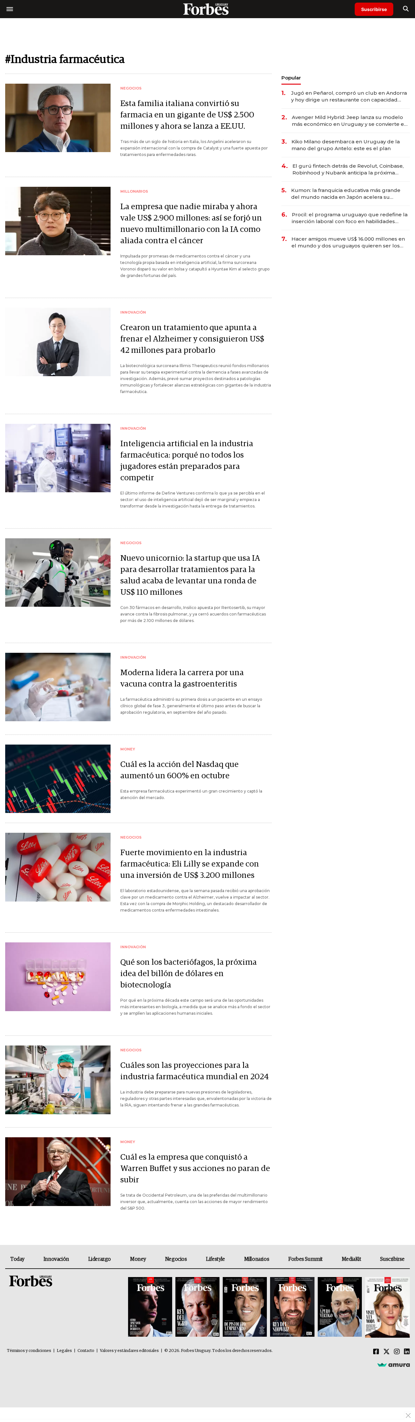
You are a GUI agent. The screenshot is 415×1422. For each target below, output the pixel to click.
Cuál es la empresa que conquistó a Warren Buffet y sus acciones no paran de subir (195, 1168)
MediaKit (351, 1259)
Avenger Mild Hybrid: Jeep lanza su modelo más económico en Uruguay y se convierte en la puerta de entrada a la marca (349, 120)
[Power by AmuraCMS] (393, 1364)
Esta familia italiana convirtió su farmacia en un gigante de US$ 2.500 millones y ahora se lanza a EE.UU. (187, 115)
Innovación (56, 1259)
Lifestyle (215, 1259)
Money (138, 1259)
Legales (64, 1351)
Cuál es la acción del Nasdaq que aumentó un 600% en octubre (179, 770)
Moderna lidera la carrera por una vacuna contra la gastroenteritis (182, 678)
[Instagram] (397, 1352)
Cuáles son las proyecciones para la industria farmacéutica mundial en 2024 (194, 1071)
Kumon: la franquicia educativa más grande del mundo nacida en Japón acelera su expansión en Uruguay (345, 193)
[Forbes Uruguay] (207, 9)
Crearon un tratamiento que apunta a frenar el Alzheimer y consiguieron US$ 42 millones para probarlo (192, 339)
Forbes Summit (305, 1259)
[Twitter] (386, 1352)
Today (17, 1259)
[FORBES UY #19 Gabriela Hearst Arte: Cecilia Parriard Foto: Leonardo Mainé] (386, 1307)
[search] (406, 9)
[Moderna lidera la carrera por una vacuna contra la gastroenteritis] (58, 687)
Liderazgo (99, 1259)
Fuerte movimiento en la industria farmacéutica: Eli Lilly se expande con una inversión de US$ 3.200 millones (189, 864)
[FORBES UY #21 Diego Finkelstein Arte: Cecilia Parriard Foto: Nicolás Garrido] (292, 1307)
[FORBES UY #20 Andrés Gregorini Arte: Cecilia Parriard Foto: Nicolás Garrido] (339, 1307)
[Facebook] (376, 1352)
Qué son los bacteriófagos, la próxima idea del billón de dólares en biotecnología (188, 973)
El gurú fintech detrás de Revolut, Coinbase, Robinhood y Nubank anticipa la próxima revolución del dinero (348, 169)
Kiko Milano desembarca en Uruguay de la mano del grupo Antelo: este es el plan (345, 144)
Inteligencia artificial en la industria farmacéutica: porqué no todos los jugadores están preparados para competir (186, 461)
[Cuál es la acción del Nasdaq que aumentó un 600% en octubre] (58, 779)
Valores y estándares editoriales (129, 1351)
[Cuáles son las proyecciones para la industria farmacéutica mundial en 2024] (58, 1080)
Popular (291, 78)
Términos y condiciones (29, 1351)
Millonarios (256, 1259)
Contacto (85, 1351)
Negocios (176, 1259)
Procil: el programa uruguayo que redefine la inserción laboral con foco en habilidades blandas (350, 218)
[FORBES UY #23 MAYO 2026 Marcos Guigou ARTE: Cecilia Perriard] (197, 1307)
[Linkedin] (407, 1352)
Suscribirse (374, 9)
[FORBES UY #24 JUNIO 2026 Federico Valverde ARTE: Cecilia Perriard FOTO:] (150, 1307)
